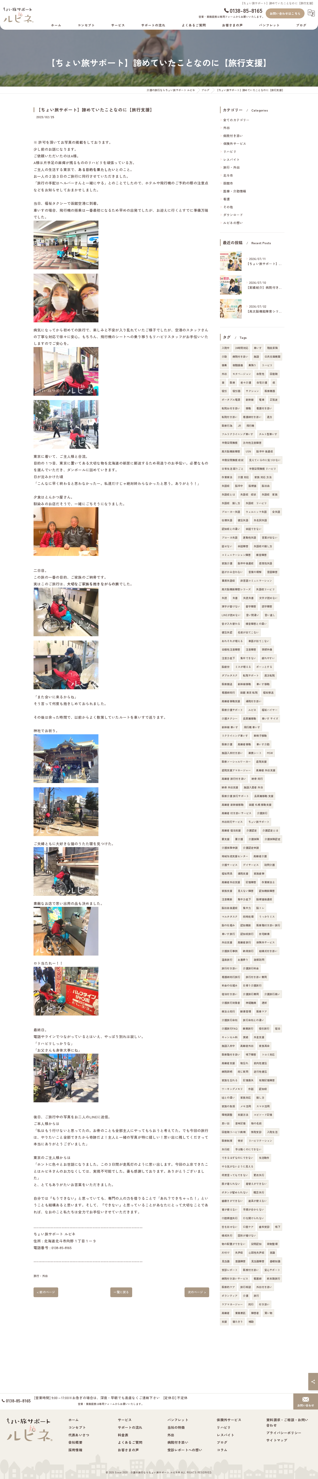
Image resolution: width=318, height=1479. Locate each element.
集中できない (248, 658)
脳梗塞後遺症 (264, 899)
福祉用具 (227, 873)
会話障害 (243, 546)
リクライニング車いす (235, 735)
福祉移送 (268, 692)
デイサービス (251, 865)
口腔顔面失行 (230, 1218)
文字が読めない (268, 598)
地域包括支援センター (235, 856)
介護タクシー (230, 718)
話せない (227, 546)
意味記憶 (240, 1123)
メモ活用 (245, 1106)
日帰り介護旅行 (252, 985)
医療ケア (261, 1011)
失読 (224, 598)
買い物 (269, 1313)
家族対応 (245, 1097)
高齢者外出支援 (231, 882)
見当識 (226, 1261)
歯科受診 (264, 1227)
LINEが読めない (231, 615)
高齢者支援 (228, 1063)
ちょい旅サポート (259, 821)
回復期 (274, 374)
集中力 (247, 908)
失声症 (239, 1252)
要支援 (226, 839)
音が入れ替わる (231, 623)
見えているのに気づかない (265, 460)
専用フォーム (228, 16)
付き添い (264, 1304)
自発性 (260, 374)
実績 (245, 1037)
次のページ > (197, 1292)
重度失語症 (228, 580)
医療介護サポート (232, 710)
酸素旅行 (248, 1028)
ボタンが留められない (235, 1192)
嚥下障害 (251, 1054)
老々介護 (246, 382)
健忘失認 (227, 632)
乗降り (253, 365)
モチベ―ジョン (242, 374)
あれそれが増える (232, 641)
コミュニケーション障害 (236, 555)
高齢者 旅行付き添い (234, 778)
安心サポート (272, 1270)
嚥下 (277, 1227)
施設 (256, 356)
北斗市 (228, 175)
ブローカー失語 (231, 511)
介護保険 (254, 839)
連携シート (255, 753)
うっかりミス (267, 916)
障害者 (255, 1313)
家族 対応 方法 (263, 477)
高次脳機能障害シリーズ (236, 589)
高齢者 (226, 1313)
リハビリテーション (260, 1140)
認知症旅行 (247, 934)
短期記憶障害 (267, 1080)
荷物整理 (272, 1244)
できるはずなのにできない (237, 1157)
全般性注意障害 (231, 649)
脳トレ (260, 908)
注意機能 (227, 899)
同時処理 (248, 916)
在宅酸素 (264, 934)
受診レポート (230, 1270)
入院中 (226, 348)
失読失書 (248, 598)
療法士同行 (228, 1011)
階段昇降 (272, 348)
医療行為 (227, 425)
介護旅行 (262, 813)
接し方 (260, 1097)
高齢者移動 (244, 744)
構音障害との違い (256, 623)
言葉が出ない (270, 537)
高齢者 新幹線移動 (233, 804)
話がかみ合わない (232, 572)
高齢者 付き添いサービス (236, 813)
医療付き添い (251, 1270)
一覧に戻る (121, 1292)
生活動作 (264, 1157)
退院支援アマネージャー (236, 770)
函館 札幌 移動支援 (260, 804)
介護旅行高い (272, 994)
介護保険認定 (272, 839)
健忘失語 (243, 520)
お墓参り (243, 959)
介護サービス (230, 865)
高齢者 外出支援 (265, 770)
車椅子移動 (260, 735)
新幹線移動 (244, 684)
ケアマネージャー (232, 1304)
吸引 (224, 391)
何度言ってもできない (235, 1175)
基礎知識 (275, 1261)
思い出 (226, 1123)
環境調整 (227, 1114)
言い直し (270, 615)
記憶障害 (251, 882)
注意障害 (251, 649)
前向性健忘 (260, 1063)
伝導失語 (227, 520)
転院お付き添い (231, 408)
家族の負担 (228, 1106)
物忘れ (244, 1063)
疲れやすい (268, 658)
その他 (228, 207)
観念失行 (259, 1192)
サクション (252, 391)
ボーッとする (264, 666)
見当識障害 (257, 1261)
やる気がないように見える (237, 1166)
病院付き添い (233, 135)
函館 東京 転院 (249, 692)
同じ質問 (243, 1071)
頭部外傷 (267, 649)
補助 (251, 1321)
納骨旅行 (248, 951)
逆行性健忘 (260, 1071)
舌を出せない (230, 1227)
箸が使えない (230, 1209)
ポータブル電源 (231, 399)
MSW (270, 753)
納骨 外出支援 (230, 787)
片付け (226, 1252)
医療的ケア (228, 1287)
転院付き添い (230, 417)
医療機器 (270, 391)
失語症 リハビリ (256, 503)
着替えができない (256, 1183)
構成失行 (227, 1235)
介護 (245, 1295)
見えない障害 (246, 891)
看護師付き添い (252, 417)
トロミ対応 (268, 1054)
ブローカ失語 (230, 537)
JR (239, 425)
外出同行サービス (232, 821)
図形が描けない (247, 1235)
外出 (226, 127)
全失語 (276, 511)
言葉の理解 (255, 572)
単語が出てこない (259, 641)
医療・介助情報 (234, 191)
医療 (232, 382)
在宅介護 (262, 382)
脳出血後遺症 (230, 908)
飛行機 (250, 425)
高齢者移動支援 (231, 701)
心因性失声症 (256, 1252)
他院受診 (256, 1132)
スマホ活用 (263, 1106)
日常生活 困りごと (233, 468)
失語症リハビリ (265, 589)
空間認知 (256, 1244)
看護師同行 (228, 692)
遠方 (269, 417)
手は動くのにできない (248, 1149)
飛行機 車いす (252, 727)
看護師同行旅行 (231, 977)
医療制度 (227, 1140)
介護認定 (251, 830)
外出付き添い (264, 1287)
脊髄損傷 (238, 365)
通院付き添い (254, 701)
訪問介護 (269, 865)
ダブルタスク (230, 675)
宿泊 (277, 1028)
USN (248, 451)
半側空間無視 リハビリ (262, 468)
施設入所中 (228, 1046)
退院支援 (261, 761)
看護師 (258, 1278)
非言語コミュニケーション (256, 580)
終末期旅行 (273, 1278)
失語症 (226, 486)
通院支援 (243, 873)
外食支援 (259, 1037)
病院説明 (227, 1071)
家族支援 (227, 891)
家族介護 (227, 563)
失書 (235, 598)
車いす (258, 348)
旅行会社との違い (253, 1020)
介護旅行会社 (230, 1020)
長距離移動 (249, 718)
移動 (248, 408)
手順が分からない (253, 1209)
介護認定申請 (251, 847)
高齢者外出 (247, 1046)
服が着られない (231, 1183)
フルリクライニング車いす (237, 434)
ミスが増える (243, 666)
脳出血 (266, 486)
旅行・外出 (41, 1276)
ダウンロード (233, 214)
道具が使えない (257, 1201)
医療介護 (227, 744)
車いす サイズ (270, 718)
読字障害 (267, 606)
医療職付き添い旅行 (268, 925)
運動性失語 (249, 537)
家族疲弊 (259, 873)
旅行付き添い (230, 968)
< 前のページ (46, 1292)
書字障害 (251, 606)
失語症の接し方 (263, 546)
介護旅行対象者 (231, 1002)
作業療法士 (268, 882)
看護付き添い (264, 408)
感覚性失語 (265, 563)
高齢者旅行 (244, 942)
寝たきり (238, 1321)
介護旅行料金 (251, 968)
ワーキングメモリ (232, 1089)
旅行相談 (245, 1287)
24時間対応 (241, 348)
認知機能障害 (267, 891)
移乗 (224, 365)
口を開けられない (253, 1218)
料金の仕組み (230, 985)
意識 (272, 1252)
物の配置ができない (234, 1244)
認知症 (263, 1089)
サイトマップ (276, 1440)
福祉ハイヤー (270, 710)
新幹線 (250, 399)
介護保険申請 (230, 847)
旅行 (256, 1295)
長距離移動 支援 (263, 796)
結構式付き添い (268, 951)
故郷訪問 (259, 959)
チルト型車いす (268, 434)
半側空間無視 (230, 442)
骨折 (240, 1140)
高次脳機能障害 (231, 451)
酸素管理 (245, 1011)
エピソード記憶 (263, 1114)
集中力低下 (244, 899)
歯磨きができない (232, 1201)
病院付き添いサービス (235, 1278)
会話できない (254, 529)
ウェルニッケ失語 (256, 511)
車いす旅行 (228, 934)
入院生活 (272, 1132)
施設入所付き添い (232, 753)
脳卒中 (239, 486)
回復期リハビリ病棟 (234, 1132)
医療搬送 (227, 684)
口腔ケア (248, 1227)
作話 (251, 1089)
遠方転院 (269, 675)
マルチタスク (230, 916)
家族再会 (264, 1046)
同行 (251, 1304)
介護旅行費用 (251, 994)
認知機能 (245, 925)
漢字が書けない (231, 606)
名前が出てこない (248, 632)
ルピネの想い (233, 222)
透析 (264, 1002)
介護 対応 (243, 477)
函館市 (228, 183)
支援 (224, 1321)
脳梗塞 (253, 486)
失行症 (226, 1149)
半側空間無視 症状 (233, 460)
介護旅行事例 (230, 951)
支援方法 (243, 1114)
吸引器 (237, 391)
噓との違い (228, 1097)
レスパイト (231, 159)
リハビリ (229, 151)
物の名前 (256, 1123)
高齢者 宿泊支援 (231, 830)
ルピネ (252, 710)
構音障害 (261, 555)
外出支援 (227, 942)
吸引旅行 (264, 1028)
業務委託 (240, 1313)
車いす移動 (263, 684)
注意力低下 (228, 658)
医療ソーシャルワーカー (236, 761)
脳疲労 (226, 666)
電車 (261, 399)
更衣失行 (259, 1175)
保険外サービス (234, 143)
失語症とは (228, 494)
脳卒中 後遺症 (264, 451)
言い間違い (252, 615)
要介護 (239, 839)
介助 (224, 356)
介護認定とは (270, 830)
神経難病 (251, 1002)
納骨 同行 (257, 778)
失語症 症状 (248, 494)
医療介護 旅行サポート (235, 796)
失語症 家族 (270, 494)
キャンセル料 (230, 1037)
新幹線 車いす (230, 727)
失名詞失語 (260, 520)
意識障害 (240, 1261)
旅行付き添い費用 (256, 977)
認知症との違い (231, 529)
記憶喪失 (248, 1080)
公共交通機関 (272, 356)
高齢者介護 (260, 856)
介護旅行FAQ (229, 1028)
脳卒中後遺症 (246, 563)
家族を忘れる (230, 1080)
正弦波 (274, 399)
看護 (226, 199)
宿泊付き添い (230, 994)
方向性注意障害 (252, 442)
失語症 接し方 (231, 503)
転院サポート (251, 675)
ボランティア (230, 1295)
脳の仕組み (228, 925)
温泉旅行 (227, 959)
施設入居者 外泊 (253, 787)
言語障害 (272, 572)
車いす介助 (263, 744)
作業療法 (227, 477)
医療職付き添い (231, 1054)
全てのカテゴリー (236, 120)
